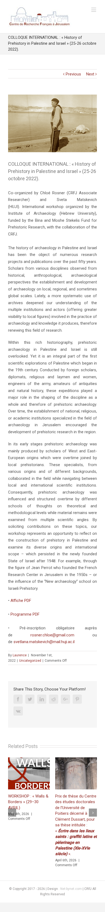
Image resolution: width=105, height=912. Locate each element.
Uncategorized (30, 661)
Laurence (20, 655)
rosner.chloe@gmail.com (52, 635)
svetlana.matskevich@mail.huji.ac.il (44, 641)
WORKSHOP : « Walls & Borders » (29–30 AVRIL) (28, 802)
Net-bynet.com (71, 889)
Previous (73, 74)
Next (90, 74)
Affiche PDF (20, 600)
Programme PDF (25, 614)
